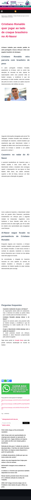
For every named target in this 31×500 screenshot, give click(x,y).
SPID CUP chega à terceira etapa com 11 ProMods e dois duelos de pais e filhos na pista (14, 485)
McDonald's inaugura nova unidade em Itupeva (13, 466)
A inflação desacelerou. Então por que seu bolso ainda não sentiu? (14, 456)
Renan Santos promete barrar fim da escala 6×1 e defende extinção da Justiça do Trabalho (14, 477)
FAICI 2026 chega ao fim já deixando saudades (12, 431)
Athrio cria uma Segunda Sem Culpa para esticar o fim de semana (14, 461)
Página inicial (4, 15)
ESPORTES (10, 15)
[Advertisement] (16, 42)
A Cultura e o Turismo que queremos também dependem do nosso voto (15, 471)
